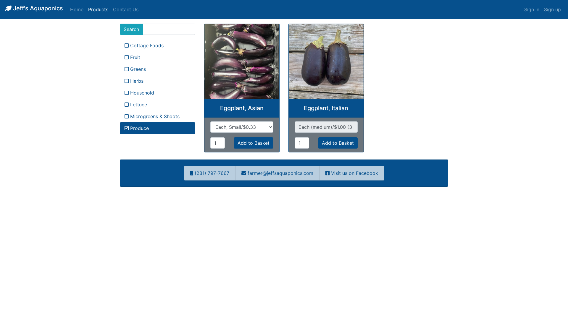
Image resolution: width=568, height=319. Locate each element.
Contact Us (125, 9)
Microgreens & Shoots (154, 116)
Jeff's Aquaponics (37, 8)
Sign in (531, 9)
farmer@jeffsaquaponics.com (280, 173)
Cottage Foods (146, 45)
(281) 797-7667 (211, 173)
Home (76, 9)
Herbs (136, 81)
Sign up (552, 9)
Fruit (134, 57)
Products (98, 9)
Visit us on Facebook (354, 173)
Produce (139, 128)
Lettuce (138, 105)
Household (141, 93)
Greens (137, 69)
